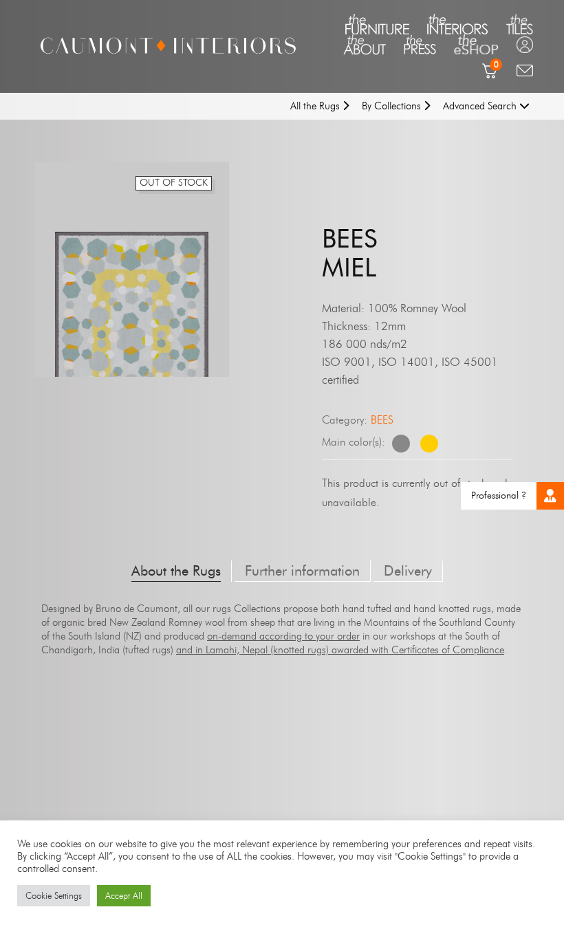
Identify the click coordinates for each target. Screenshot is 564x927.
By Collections (393, 106)
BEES (382, 419)
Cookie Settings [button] (53, 895)
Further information (302, 571)
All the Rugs (316, 106)
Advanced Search (481, 106)
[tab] (176, 571)
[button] (550, 496)
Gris (401, 443)
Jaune (429, 443)
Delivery (408, 571)
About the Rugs (176, 571)
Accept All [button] (123, 895)
